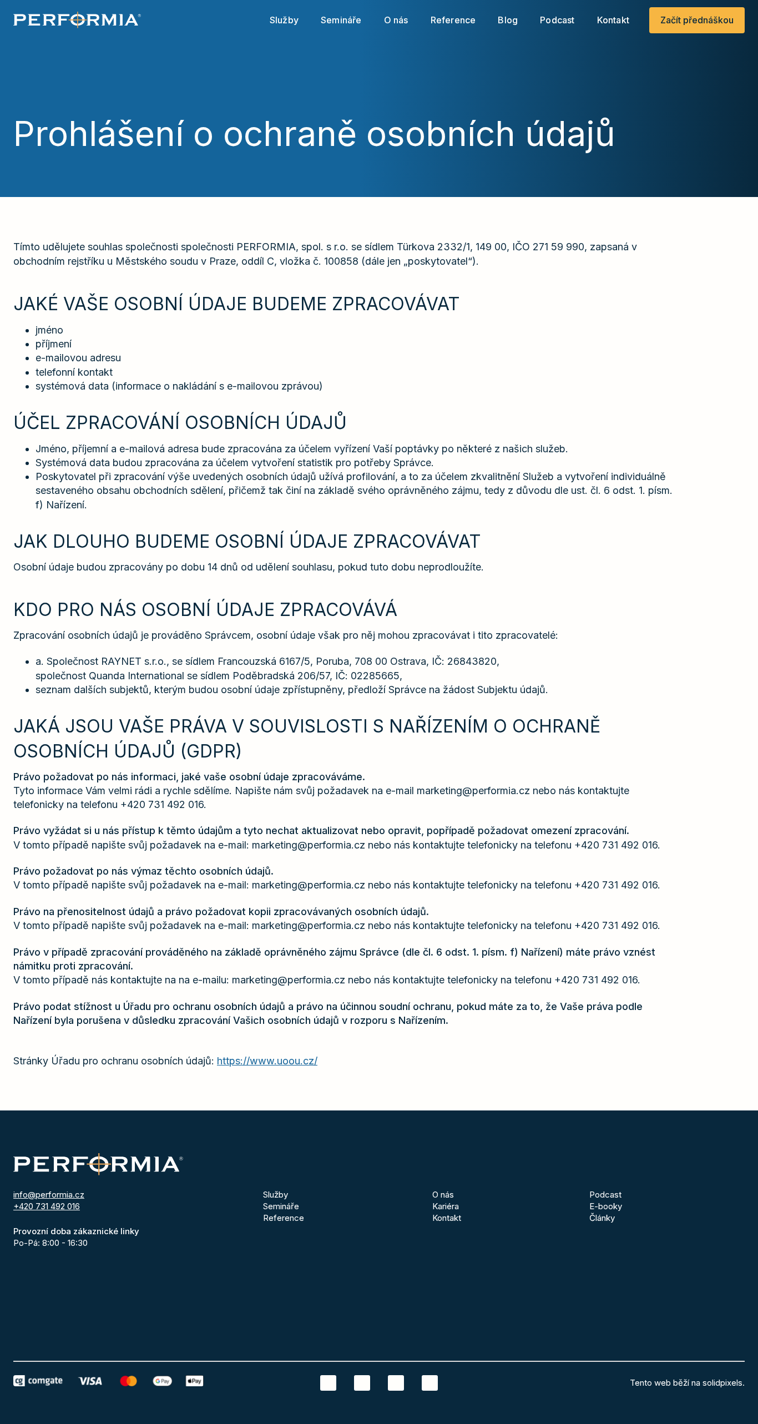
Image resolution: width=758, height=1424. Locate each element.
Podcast (605, 1194)
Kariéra (445, 1206)
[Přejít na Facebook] (362, 1383)
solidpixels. (724, 1382)
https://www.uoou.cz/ (267, 1061)
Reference (283, 1218)
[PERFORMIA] (77, 20)
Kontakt (446, 1218)
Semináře (281, 1206)
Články (602, 1218)
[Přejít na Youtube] (430, 1383)
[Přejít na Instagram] (396, 1383)
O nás (443, 1194)
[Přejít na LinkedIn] (328, 1383)
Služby (275, 1194)
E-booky (605, 1206)
